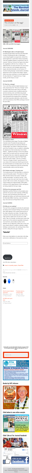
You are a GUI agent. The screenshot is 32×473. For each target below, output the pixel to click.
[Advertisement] (16, 322)
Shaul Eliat (20, 265)
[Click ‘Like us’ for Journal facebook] (16, 451)
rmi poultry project (12, 265)
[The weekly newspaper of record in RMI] (16, 8)
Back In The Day (9, 20)
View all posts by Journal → (9, 272)
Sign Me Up (8, 258)
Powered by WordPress (13, 470)
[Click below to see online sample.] (16, 423)
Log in (6, 470)
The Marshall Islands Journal (17, 468)
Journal (14, 25)
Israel (6, 265)
